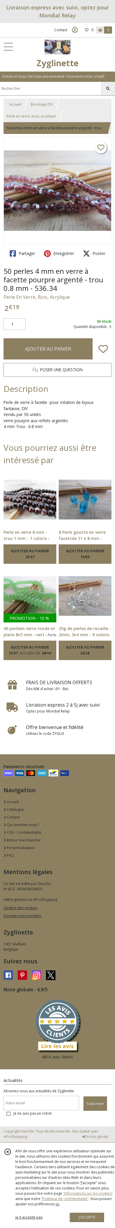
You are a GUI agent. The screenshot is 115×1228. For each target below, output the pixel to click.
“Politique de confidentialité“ (64, 1198)
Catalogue (15, 809)
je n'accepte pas (28, 1217)
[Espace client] (75, 30)
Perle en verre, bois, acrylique (31, 116)
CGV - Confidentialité (23, 832)
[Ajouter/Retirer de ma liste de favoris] (103, 349)
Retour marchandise (23, 840)
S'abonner (95, 1103)
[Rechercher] (108, 88)
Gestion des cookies (20, 907)
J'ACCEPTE (87, 1217)
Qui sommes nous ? (23, 824)
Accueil (15, 104)
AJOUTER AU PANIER (48, 349)
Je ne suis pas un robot (33, 1113)
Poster (98, 253)
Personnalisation (20, 847)
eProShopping (15, 1136)
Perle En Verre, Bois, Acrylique (37, 297)
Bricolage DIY (42, 104)
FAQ (10, 855)
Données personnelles (22, 915)
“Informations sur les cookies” (88, 1193)
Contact (60, 29)
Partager (26, 253)
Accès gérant (97, 1136)
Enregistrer (63, 253)
